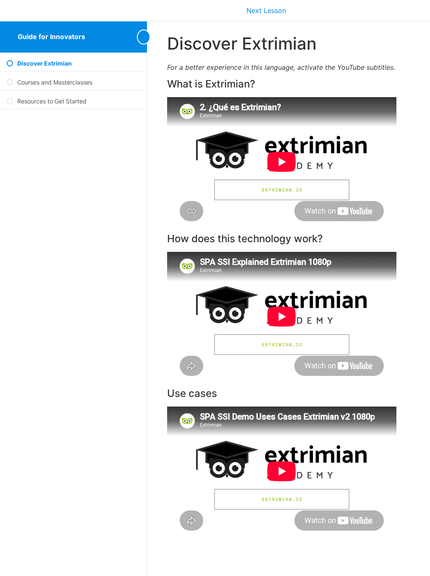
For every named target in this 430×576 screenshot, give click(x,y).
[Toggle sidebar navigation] (140, 37)
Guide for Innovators (51, 36)
